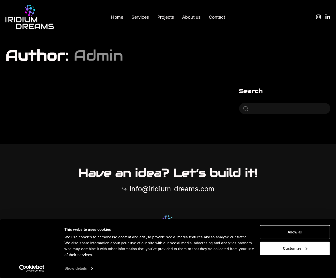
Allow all (295, 232)
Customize (292, 248)
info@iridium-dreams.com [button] (172, 189)
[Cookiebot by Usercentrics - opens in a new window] (31, 268)
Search (251, 91)
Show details (75, 268)
